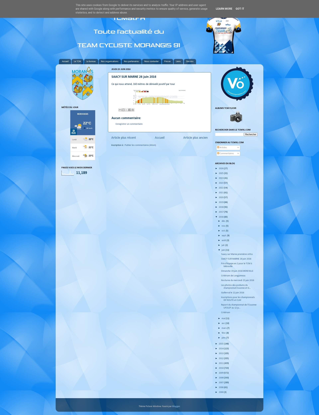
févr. (224, 333)
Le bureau (91, 61)
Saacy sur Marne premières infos (237, 254)
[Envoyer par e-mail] (120, 110)
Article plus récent (123, 137)
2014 (221, 348)
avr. (223, 323)
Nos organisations (109, 61)
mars (224, 328)
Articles (223, 147)
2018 (221, 207)
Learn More (224, 8)
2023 (221, 183)
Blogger (176, 406)
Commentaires (226, 153)
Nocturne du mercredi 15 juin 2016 (237, 280)
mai (224, 318)
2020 (221, 197)
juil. (223, 245)
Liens (178, 61)
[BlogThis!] (123, 110)
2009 (221, 373)
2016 (221, 217)
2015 (221, 344)
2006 (221, 387)
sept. (224, 235)
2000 (221, 392)
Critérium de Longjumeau (233, 276)
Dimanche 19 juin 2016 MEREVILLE (237, 271)
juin (223, 250)
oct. (224, 231)
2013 (221, 353)
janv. (224, 338)
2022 (221, 188)
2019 (221, 202)
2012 (221, 358)
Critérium (225, 312)
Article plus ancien (195, 137)
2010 (221, 368)
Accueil (65, 61)
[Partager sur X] (126, 110)
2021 (221, 192)
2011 (221, 363)
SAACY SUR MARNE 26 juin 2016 (236, 259)
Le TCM (77, 61)
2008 (221, 378)
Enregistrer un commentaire (129, 124)
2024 (221, 178)
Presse (167, 61)
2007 (221, 382)
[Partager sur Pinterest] (132, 110)
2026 (221, 168)
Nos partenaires (131, 61)
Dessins (190, 61)
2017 (221, 212)
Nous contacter (151, 61)
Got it (240, 8)
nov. (224, 226)
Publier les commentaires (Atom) (140, 145)
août (224, 240)
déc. (224, 221)
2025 (221, 173)
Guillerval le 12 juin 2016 (232, 292)
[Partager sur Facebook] (129, 110)
